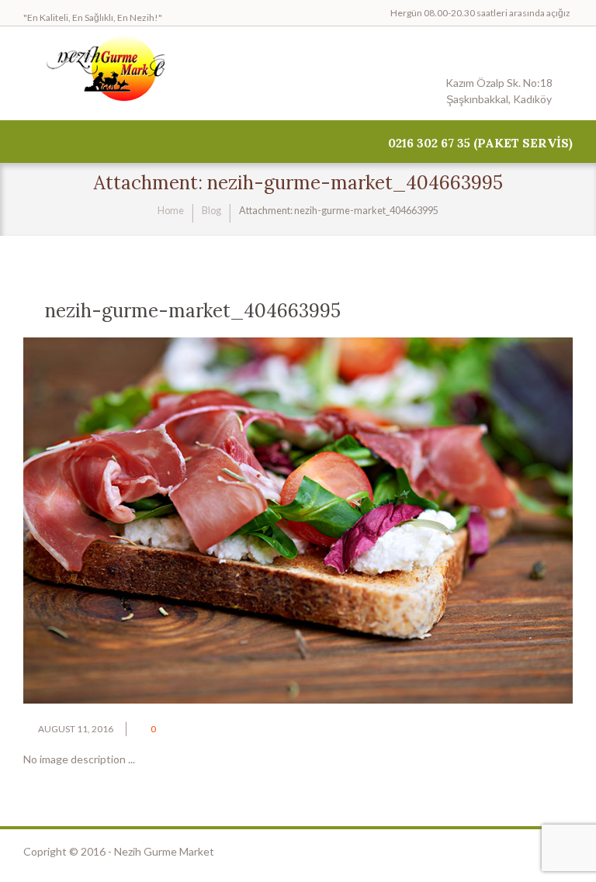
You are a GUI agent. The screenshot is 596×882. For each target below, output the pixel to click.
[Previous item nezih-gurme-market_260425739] (160, 520)
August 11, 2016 (75, 729)
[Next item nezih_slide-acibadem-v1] (435, 520)
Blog (211, 210)
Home (171, 210)
